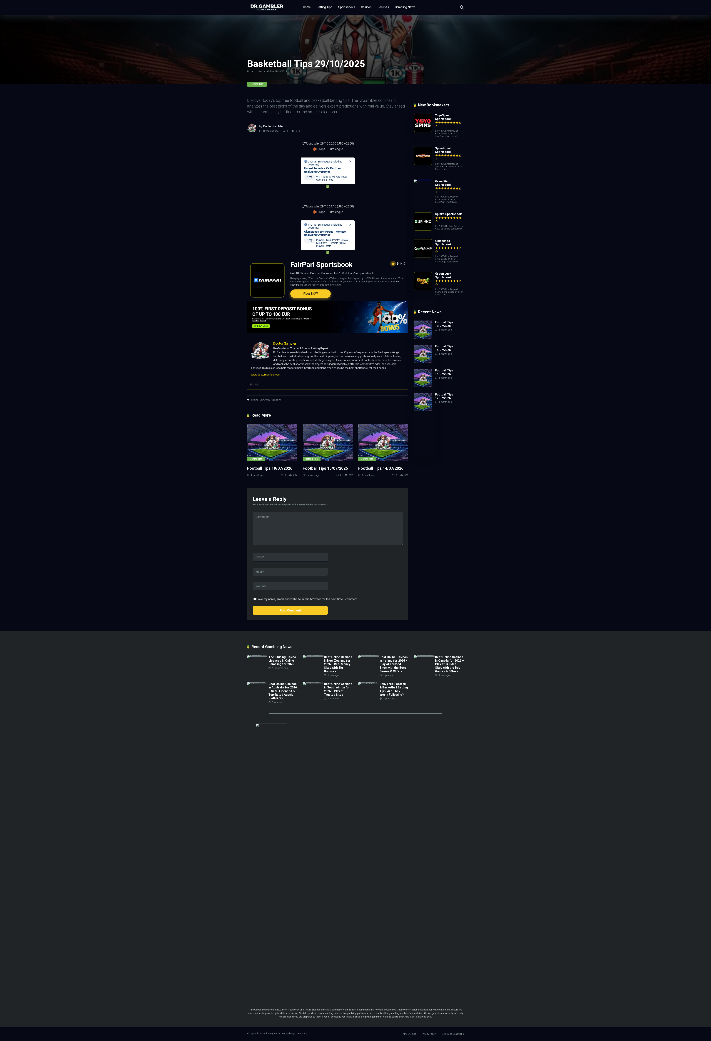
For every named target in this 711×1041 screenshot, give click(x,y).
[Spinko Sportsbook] (423, 230)
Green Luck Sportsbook (443, 275)
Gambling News (405, 7)
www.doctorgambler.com (266, 374)
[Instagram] (256, 385)
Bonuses (383, 7)
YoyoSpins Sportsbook (443, 117)
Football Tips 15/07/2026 (325, 468)
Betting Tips (324, 7)
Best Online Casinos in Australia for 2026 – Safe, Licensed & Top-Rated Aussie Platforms (282, 691)
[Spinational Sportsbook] (423, 164)
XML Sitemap (409, 1034)
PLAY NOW (310, 293)
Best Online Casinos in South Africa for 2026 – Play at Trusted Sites (338, 689)
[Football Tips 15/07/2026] (328, 442)
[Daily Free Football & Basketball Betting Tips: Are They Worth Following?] (369, 682)
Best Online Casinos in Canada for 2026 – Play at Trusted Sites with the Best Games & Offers (449, 664)
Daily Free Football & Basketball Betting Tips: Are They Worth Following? (394, 689)
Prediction (276, 399)
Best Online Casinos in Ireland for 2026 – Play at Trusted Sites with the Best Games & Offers (394, 664)
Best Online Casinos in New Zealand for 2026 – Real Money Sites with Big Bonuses (338, 664)
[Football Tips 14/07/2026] (383, 442)
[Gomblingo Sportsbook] (423, 256)
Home (307, 7)
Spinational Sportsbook (443, 150)
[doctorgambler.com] (266, 6)
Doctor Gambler (273, 126)
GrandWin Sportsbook (443, 183)
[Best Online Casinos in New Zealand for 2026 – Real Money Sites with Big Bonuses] (313, 655)
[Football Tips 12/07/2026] (423, 410)
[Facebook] (251, 385)
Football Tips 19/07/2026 (269, 468)
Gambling (264, 399)
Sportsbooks (346, 7)
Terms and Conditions (452, 1034)
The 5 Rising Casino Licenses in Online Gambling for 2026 (282, 660)
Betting (254, 399)
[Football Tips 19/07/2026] (272, 442)
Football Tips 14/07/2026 (380, 468)
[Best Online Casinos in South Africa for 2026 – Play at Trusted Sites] (313, 682)
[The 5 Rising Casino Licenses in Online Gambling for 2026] (257, 655)
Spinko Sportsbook (448, 214)
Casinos (366, 7)
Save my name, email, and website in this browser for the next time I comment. (307, 599)
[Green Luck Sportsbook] (423, 289)
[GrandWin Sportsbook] (424, 179)
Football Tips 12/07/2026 (444, 396)
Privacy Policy (429, 1034)
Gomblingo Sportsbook (443, 242)
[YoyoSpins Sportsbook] (423, 131)
